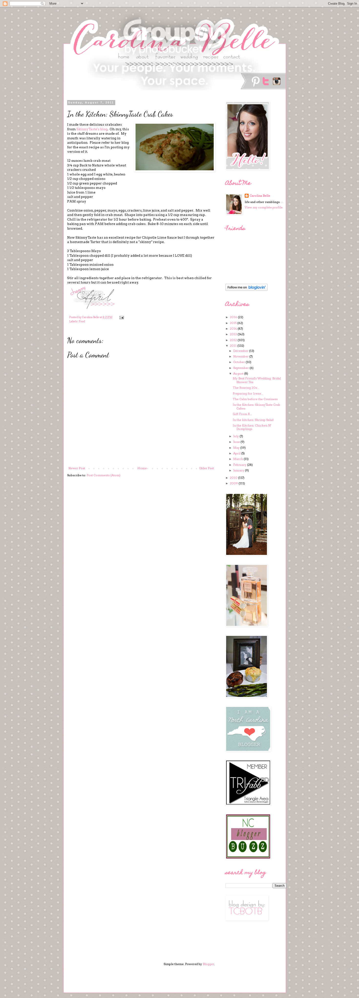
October (239, 362)
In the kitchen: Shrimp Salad (253, 420)
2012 (234, 340)
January (239, 470)
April (237, 453)
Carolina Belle (260, 195)
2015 (233, 323)
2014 (234, 328)
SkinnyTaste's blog (91, 129)
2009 (234, 483)
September (241, 368)
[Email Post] (121, 317)
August (238, 373)
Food (82, 321)
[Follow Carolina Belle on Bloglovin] (246, 290)
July (236, 436)
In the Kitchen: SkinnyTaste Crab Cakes (256, 406)
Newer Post (76, 468)
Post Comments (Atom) (103, 475)
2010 (234, 477)
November (241, 356)
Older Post (206, 468)
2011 (233, 345)
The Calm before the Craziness (255, 399)
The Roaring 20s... (246, 387)
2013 (234, 334)
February (240, 465)
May (236, 447)
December (241, 351)
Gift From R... (242, 414)
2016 (234, 317)
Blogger (208, 964)
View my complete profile (264, 207)
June (237, 442)
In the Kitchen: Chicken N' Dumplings (252, 427)
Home (142, 468)
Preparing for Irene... (248, 393)
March (238, 459)
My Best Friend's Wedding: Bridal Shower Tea (257, 380)
